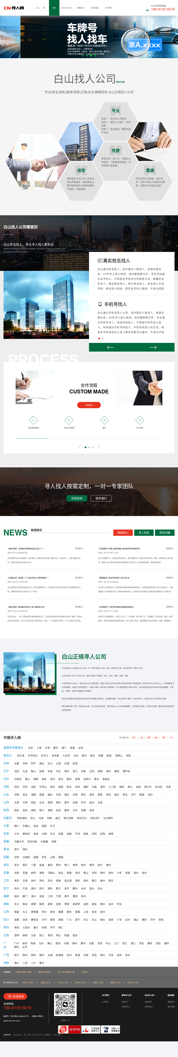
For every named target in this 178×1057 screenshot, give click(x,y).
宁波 (25, 888)
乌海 (41, 818)
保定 (44, 779)
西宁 (16, 849)
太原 (16, 802)
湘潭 (33, 904)
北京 (133, 737)
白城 (66, 763)
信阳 (138, 786)
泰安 (91, 794)
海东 (25, 849)
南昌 (16, 911)
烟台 (50, 794)
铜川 (41, 810)
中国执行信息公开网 (23, 972)
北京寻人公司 (27, 982)
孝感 (75, 865)
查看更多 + (79, 548)
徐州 (33, 880)
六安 (119, 872)
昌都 (35, 857)
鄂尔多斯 (68, 818)
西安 (16, 810)
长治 (41, 802)
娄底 (94, 904)
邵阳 (50, 904)
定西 (102, 833)
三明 (50, 896)
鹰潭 (60, 911)
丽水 (91, 888)
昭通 (66, 935)
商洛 (91, 810)
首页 (54, 8)
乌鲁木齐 (19, 841)
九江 (25, 911)
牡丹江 (44, 755)
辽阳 (91, 771)
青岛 (25, 794)
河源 (66, 943)
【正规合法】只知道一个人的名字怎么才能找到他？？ (28, 578)
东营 (58, 794)
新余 (52, 911)
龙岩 (41, 896)
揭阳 (16, 946)
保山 (58, 935)
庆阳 (94, 833)
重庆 (55, 747)
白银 (44, 833)
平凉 (77, 833)
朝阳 (116, 771)
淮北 (60, 872)
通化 (41, 763)
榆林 (66, 810)
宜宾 (110, 919)
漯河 (102, 786)
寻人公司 (27, 1035)
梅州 (74, 943)
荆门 (66, 865)
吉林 (25, 763)
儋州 (41, 962)
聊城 (141, 794)
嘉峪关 (26, 833)
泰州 (102, 880)
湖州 (50, 888)
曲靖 (25, 935)
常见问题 (94, 8)
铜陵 (69, 872)
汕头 (41, 943)
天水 (52, 833)
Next (153, 347)
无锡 (25, 880)
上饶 (85, 911)
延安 (58, 810)
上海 (141, 737)
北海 (50, 955)
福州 (16, 896)
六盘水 (26, 927)
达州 (127, 919)
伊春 (100, 755)
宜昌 (41, 865)
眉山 (136, 919)
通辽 (57, 818)
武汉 (16, 865)
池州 (136, 872)
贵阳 (16, 927)
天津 (47, 747)
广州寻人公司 (63, 982)
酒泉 (85, 833)
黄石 (25, 865)
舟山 (100, 888)
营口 (75, 771)
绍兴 (41, 888)
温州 (33, 888)
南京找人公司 (115, 982)
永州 (110, 904)
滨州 (150, 794)
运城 (75, 802)
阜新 (83, 771)
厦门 (25, 896)
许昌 (94, 786)
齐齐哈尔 (33, 755)
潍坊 (66, 794)
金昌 (35, 833)
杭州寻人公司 (133, 982)
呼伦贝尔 (82, 818)
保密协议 (80, 8)
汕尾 (91, 943)
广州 (171, 737)
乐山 (94, 919)
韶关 (58, 943)
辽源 (58, 763)
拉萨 (16, 857)
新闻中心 (123, 533)
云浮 (24, 946)
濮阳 (85, 786)
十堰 (33, 865)
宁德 (58, 896)
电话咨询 (89, 405)
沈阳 (16, 771)
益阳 (85, 904)
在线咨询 (76, 498)
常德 (66, 904)
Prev (110, 347)
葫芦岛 (126, 771)
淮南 (41, 872)
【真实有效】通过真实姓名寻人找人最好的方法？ (26, 607)
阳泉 (33, 802)
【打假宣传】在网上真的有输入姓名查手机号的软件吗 (119, 548)
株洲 (25, 904)
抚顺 (41, 771)
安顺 (44, 927)
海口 (16, 962)
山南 (52, 857)
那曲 (60, 857)
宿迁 (110, 880)
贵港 (77, 955)
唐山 (27, 779)
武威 (60, 833)
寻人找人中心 (66, 8)
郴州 (102, 904)
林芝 (44, 857)
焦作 (52, 786)
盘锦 (100, 771)
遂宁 (77, 919)
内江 (85, 919)
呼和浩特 (22, 818)
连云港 (68, 880)
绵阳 (60, 919)
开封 (25, 786)
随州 (108, 865)
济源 (168, 786)
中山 (108, 943)
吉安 (94, 911)
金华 (66, 888)
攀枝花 (34, 919)
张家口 (87, 779)
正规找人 (47, 1035)
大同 (25, 802)
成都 (16, 919)
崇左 (127, 955)
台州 (83, 888)
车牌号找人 (149, 1006)
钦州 (69, 955)
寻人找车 (143, 533)
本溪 (50, 771)
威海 (41, 794)
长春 (16, 763)
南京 (16, 880)
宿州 (102, 872)
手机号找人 (126, 1006)
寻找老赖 (148, 1002)
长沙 (16, 904)
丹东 (58, 771)
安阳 (77, 786)
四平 (33, 763)
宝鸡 (25, 810)
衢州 (75, 888)
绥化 (92, 755)
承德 (77, 779)
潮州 (166, 943)
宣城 (127, 872)
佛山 (49, 943)
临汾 (91, 802)
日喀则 (26, 857)
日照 (75, 794)
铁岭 (108, 771)
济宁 (133, 794)
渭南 (50, 810)
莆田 (75, 896)
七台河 (66, 755)
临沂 (116, 794)
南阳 (121, 786)
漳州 (33, 896)
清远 (158, 943)
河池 (110, 955)
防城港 (59, 955)
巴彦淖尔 (95, 818)
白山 (50, 763)
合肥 (148, 737)
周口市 (148, 786)
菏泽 (108, 794)
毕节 (52, 927)
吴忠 (35, 825)
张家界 (76, 904)
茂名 (141, 943)
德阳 (52, 919)
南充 (102, 919)
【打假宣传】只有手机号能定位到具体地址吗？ (116, 607)
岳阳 (58, 904)
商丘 (130, 786)
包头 (32, 818)
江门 (116, 943)
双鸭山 (118, 755)
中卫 (52, 825)
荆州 (83, 865)
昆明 (16, 935)
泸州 (44, 919)
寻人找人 (58, 1035)
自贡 (25, 919)
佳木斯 (55, 755)
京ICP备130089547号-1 (20, 1016)
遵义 (35, 927)
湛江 (133, 943)
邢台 (60, 779)
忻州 (83, 802)
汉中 (75, 810)
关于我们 (108, 8)
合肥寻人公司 (98, 982)
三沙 (33, 962)
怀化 (119, 904)
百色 (94, 955)
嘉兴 (58, 888)
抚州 (102, 911)
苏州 (50, 880)
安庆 (77, 872)
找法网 (84, 972)
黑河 (84, 755)
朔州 (58, 802)
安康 (83, 810)
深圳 (163, 737)
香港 (72, 747)
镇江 (94, 880)
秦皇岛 (106, 779)
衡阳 (41, 904)
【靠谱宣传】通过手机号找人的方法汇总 (114, 578)
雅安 (144, 919)
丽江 (41, 935)
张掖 (69, 833)
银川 (16, 825)
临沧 (75, 935)
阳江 (124, 943)
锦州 (66, 771)
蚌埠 (33, 872)
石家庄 (18, 779)
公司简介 (105, 1002)
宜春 (77, 911)
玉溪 (33, 935)
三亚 (25, 962)
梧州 (41, 955)
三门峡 (112, 786)
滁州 (110, 872)
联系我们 (101, 498)
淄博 (33, 794)
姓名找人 (125, 1002)
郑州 (16, 786)
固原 (44, 825)
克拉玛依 (32, 841)
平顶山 (43, 786)
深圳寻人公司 (80, 982)
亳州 (144, 872)
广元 (69, 919)
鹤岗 (109, 755)
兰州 (16, 833)
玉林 (85, 955)
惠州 (83, 943)
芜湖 (25, 872)
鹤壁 (60, 786)
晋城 (50, 802)
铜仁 (60, 927)
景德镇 (34, 911)
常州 (41, 880)
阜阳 (94, 872)
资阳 (161, 919)
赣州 (69, 911)
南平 (66, 896)
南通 (58, 880)
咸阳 (33, 810)
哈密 (53, 841)
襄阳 (50, 865)
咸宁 (100, 865)
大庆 (75, 755)
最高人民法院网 (44, 972)
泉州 (83, 896)
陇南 (110, 833)
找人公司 (17, 1035)
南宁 (16, 955)
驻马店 (158, 786)
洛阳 (33, 786)
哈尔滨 (20, 755)
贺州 (102, 955)
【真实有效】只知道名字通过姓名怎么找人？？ (25, 548)
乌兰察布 (108, 818)
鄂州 (58, 865)
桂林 (33, 955)
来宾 (119, 955)
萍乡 (44, 911)
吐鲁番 (44, 841)
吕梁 (100, 802)
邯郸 (35, 779)
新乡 (69, 786)
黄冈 (91, 865)
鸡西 (128, 755)
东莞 (99, 943)
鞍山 (33, 771)
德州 (83, 794)
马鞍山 (51, 872)
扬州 (85, 880)
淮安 (77, 880)
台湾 (80, 747)
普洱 (50, 935)
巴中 (152, 919)
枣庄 (125, 794)
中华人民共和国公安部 (66, 972)
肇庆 (149, 943)
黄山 (85, 872)
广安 (119, 919)
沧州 (52, 779)
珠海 (33, 943)
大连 (25, 771)
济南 (16, 794)
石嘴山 (26, 825)
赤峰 (49, 818)
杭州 (156, 737)
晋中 (66, 802)
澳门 (64, 747)
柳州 (25, 955)
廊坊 (69, 779)
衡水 (96, 779)
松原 (75, 763)
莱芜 (100, 794)
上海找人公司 (45, 982)
